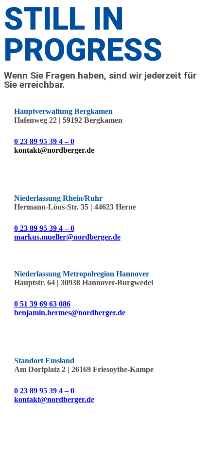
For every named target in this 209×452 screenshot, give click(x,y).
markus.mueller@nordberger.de (67, 237)
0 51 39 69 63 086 (42, 304)
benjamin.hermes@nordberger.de (69, 312)
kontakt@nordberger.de (54, 399)
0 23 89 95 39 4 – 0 (44, 141)
